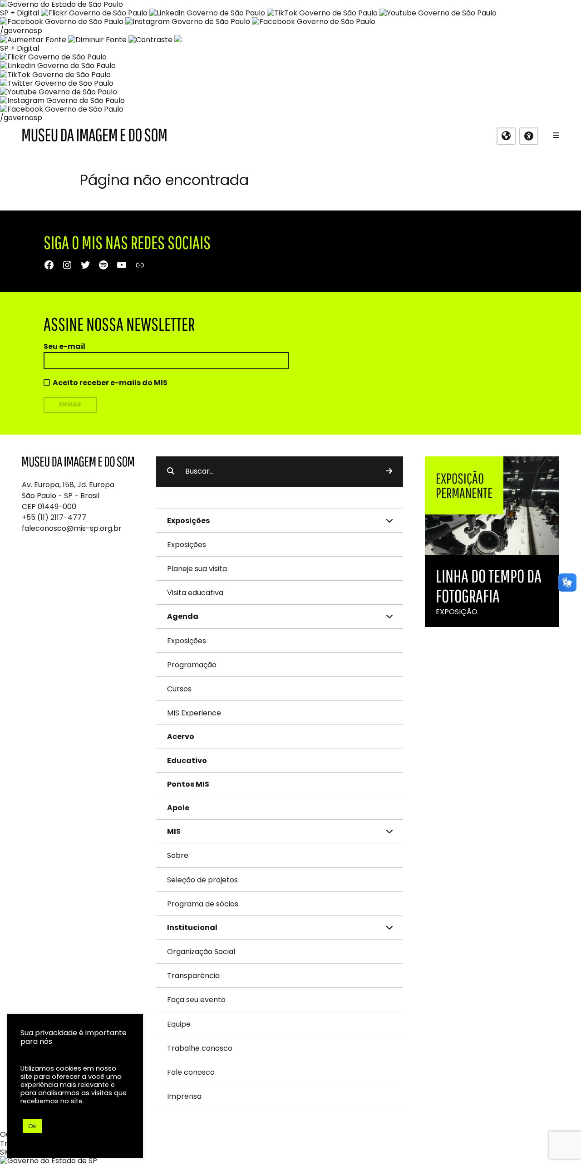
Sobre (177, 855)
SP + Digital (19, 13)
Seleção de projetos (202, 880)
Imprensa (184, 1096)
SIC (5, 1152)
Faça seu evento (196, 999)
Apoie (178, 807)
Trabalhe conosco (199, 1048)
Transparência (193, 975)
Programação (192, 665)
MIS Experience (194, 713)
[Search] (389, 471)
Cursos (179, 689)
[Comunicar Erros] (178, 39)
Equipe (179, 1024)
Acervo (180, 736)
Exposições (186, 544)
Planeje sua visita (197, 568)
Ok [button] (32, 1126)
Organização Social (201, 951)
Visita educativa (195, 592)
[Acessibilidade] (528, 136)
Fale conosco (191, 1072)
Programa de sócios (202, 904)
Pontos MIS (188, 784)
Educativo (187, 760)
